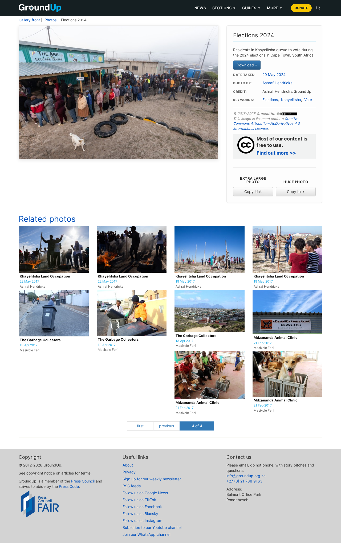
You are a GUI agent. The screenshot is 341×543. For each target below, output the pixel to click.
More (274, 8)
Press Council (83, 481)
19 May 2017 (185, 281)
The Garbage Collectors (40, 340)
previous (166, 426)
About (128, 465)
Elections (270, 100)
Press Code (69, 486)
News (200, 8)
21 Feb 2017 (263, 343)
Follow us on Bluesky (140, 513)
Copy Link (253, 191)
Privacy (129, 472)
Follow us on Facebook (142, 506)
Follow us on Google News (145, 492)
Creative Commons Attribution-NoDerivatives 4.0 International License (266, 123)
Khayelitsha (291, 100)
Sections (224, 8)
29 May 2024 (274, 75)
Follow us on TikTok (139, 499)
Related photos (47, 219)
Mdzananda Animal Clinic (276, 338)
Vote (308, 100)
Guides (251, 8)
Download (246, 65)
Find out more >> (276, 153)
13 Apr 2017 (29, 345)
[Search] (318, 8)
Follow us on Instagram (142, 520)
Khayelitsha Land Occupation (45, 276)
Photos (50, 20)
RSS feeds (132, 486)
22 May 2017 (29, 281)
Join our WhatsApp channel (146, 534)
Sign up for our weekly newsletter (152, 479)
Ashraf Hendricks (277, 83)
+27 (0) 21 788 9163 (244, 481)
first (140, 426)
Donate (301, 8)
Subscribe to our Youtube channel (152, 527)
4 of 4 (197, 426)
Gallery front (29, 20)
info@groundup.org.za (246, 475)
